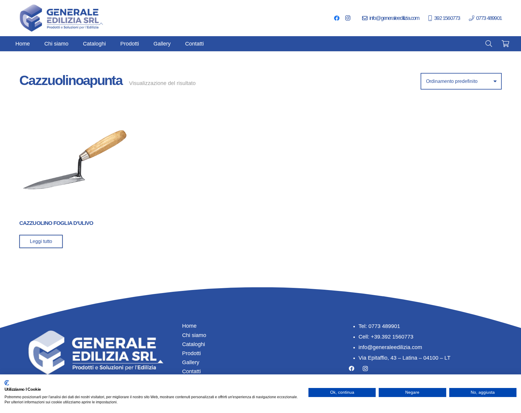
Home (189, 326)
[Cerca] (489, 43)
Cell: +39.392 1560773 (385, 337)
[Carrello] (505, 43)
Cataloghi (193, 344)
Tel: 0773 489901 (379, 326)
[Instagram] (347, 18)
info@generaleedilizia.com (390, 347)
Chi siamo (194, 335)
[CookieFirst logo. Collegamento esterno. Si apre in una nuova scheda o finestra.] (7, 383)
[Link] (61, 18)
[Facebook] (336, 18)
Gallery (190, 362)
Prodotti (191, 353)
